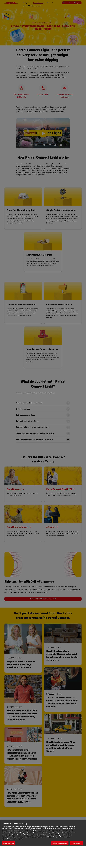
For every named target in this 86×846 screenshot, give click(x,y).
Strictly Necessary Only (60, 843)
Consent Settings (8, 843)
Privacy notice (11, 839)
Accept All (76, 843)
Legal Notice (19, 839)
